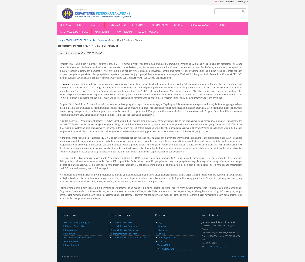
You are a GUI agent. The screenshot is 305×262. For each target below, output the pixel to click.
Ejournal (161, 233)
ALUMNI (220, 24)
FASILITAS (96, 24)
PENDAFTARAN (160, 24)
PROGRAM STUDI (117, 24)
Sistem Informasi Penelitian (124, 233)
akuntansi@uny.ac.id (216, 246)
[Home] (104, 13)
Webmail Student (165, 248)
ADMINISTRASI (102, 31)
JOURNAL (179, 24)
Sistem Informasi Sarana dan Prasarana (129, 237)
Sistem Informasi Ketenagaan (125, 229)
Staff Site (161, 241)
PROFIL (81, 24)
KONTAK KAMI (124, 31)
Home (61, 40)
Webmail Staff (164, 245)
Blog (159, 222)
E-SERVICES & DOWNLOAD (74, 31)
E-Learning (162, 229)
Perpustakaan (71, 241)
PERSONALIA (139, 24)
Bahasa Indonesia (225, 1)
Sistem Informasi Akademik (78, 237)
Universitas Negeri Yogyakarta (79, 222)
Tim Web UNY (237, 256)
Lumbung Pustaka (166, 237)
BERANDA (65, 24)
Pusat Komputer (73, 245)
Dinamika (161, 226)
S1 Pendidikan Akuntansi (95, 40)
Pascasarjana (71, 229)
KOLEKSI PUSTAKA (148, 31)
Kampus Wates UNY (74, 226)
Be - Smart (70, 233)
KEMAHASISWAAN (200, 24)
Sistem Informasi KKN (121, 222)
